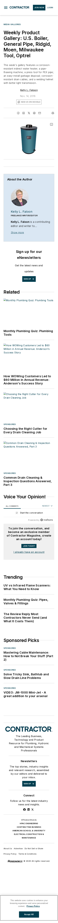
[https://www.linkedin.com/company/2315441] (28, 809)
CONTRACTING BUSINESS (29, 827)
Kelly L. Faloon (29, 90)
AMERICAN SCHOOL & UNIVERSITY (28, 831)
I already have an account (29, 552)
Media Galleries (12, 24)
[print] (52, 113)
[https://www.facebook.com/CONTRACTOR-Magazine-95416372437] (24, 809)
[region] (29, 513)
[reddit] (34, 113)
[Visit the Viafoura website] (46, 520)
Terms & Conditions (27, 854)
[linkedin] (23, 113)
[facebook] (18, 113)
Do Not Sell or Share (34, 848)
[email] (39, 113)
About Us (8, 848)
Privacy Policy (10, 854)
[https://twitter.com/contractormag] (32, 809)
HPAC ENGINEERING (29, 823)
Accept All (29, 914)
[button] (6, 7)
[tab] (12, 506)
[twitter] (28, 113)
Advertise (18, 848)
